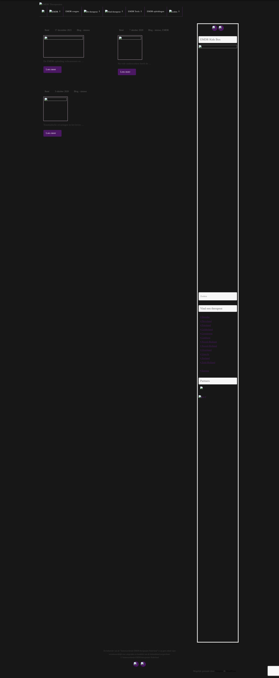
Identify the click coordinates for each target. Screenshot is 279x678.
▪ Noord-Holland (208, 346)
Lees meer (51, 69)
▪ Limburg (205, 337)
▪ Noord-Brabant (208, 341)
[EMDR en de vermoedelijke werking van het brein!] (78, 109)
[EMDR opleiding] (78, 46)
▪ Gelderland (206, 329)
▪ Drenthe (205, 317)
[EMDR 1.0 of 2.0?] (152, 47)
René (47, 30)
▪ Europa (204, 370)
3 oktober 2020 (62, 91)
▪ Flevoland (206, 321)
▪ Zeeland (205, 358)
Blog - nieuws (83, 30)
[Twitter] (221, 28)
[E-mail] (214, 28)
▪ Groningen (206, 333)
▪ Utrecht (204, 354)
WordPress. (231, 671)
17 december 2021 (63, 30)
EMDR (165, 30)
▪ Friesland (205, 325)
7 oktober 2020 (136, 30)
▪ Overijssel (206, 350)
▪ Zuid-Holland (207, 362)
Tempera (219, 671)
